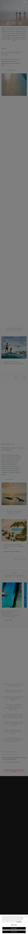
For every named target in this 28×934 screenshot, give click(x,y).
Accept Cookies (14, 931)
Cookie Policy (19, 921)
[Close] (25, 916)
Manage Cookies (14, 924)
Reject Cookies (14, 928)
